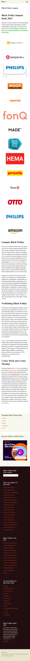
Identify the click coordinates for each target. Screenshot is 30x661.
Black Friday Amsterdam (11, 543)
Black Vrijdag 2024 (9, 520)
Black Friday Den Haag (10, 555)
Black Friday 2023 (9, 510)
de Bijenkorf (8, 598)
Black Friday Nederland (15, 262)
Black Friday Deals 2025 (22, 654)
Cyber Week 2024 (9, 530)
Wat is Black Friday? (10, 487)
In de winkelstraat (9, 570)
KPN (4, 423)
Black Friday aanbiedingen (11, 492)
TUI (4, 428)
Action (6, 612)
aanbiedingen (12, 370)
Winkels (4, 340)
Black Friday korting (10, 497)
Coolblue (7, 596)
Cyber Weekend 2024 (10, 522)
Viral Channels (8, 591)
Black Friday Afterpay (10, 527)
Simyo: (5, 418)
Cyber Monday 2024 (10, 515)
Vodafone (5, 425)
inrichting (6, 403)
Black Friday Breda (9, 548)
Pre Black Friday (9, 588)
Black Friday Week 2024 (11, 525)
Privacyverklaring (7, 639)
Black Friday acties (9, 495)
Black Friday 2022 (9, 507)
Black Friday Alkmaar (10, 545)
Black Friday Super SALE (8, 654)
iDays (6, 586)
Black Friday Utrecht (10, 553)
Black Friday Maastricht (11, 560)
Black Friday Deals (9, 490)
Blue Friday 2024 (9, 517)
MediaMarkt (8, 603)
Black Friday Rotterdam (11, 563)
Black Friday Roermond (11, 558)
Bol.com (7, 593)
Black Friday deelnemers (11, 502)
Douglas (7, 601)
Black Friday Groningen (11, 550)
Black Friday (15, 368)
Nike (4, 420)
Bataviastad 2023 (9, 568)
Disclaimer (5, 641)
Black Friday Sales (9, 505)
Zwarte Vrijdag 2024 (10, 512)
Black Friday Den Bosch (11, 565)
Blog (6, 572)
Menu (3, 1)
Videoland (7, 615)
